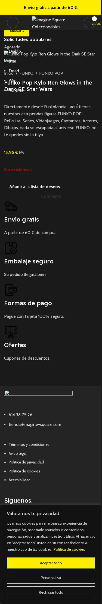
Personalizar (51, 577)
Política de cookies (69, 549)
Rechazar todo (51, 592)
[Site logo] (52, 21)
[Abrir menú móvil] (12, 22)
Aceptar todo (51, 563)
